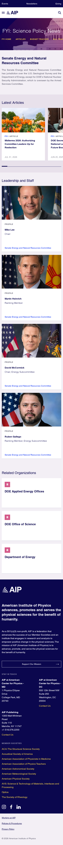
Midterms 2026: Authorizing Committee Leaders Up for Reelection (20, 144)
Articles (21, 39)
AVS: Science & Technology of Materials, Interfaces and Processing (30, 785)
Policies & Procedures (12, 823)
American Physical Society (16, 778)
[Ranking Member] (31, 272)
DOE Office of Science (20, 524)
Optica (5, 792)
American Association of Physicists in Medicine (26, 759)
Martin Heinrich (13, 298)
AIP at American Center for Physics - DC (50, 683)
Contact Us (45, 705)
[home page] (13, 12)
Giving (58, 3)
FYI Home (6, 39)
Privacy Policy (8, 829)
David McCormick (14, 367)
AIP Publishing (10, 712)
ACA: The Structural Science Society (21, 749)
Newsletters (31, 3)
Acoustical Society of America (17, 754)
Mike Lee (10, 229)
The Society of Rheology (14, 797)
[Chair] (31, 203)
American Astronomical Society (18, 768)
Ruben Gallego (13, 436)
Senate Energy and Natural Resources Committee (28, 248)
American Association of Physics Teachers (24, 763)
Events (5, 3)
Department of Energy (20, 557)
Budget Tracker (39, 39)
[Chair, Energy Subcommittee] (31, 341)
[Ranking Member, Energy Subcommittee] (31, 410)
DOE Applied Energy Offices (24, 491)
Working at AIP (9, 818)
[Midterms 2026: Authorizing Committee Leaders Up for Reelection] (23, 120)
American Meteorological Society (19, 773)
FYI (6, 136)
